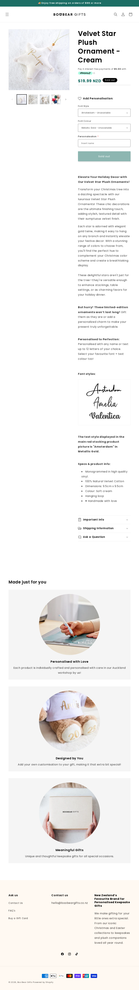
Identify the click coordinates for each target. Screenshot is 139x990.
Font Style (83, 106)
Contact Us (15, 903)
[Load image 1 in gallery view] (22, 99)
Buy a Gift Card (18, 918)
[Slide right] (66, 99)
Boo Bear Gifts (24, 982)
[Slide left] (12, 99)
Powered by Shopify (43, 982)
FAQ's (11, 910)
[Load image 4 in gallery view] (56, 99)
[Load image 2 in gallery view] (33, 99)
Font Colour (84, 121)
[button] (7, 14)
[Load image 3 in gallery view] (44, 99)
